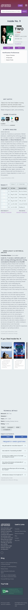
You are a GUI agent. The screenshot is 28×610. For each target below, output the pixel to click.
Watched (3, 212)
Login (20, 5)
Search (24, 11)
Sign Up (20, 47)
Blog (16, 535)
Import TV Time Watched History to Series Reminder (9, 563)
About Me (17, 540)
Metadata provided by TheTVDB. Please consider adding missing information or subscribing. (15, 591)
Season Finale (10, 60)
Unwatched (8, 212)
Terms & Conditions (5, 604)
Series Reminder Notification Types (8, 571)
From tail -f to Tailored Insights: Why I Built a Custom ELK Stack (8, 575)
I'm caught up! (18, 43)
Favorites (17, 529)
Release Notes (4, 568)
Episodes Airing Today (20, 531)
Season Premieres (19, 533)
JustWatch (12, 125)
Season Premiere (10, 55)
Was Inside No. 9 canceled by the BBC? (12, 450)
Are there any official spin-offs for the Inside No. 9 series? (13, 469)
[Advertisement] (14, 81)
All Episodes (9, 57)
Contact (17, 538)
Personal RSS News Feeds (7, 579)
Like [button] (22, 436)
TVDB (3, 427)
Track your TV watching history (8, 566)
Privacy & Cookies (5, 602)
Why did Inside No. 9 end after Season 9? (12, 445)
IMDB (17, 427)
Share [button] (8, 436)
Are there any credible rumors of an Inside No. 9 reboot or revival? (12, 456)
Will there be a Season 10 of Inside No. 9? (12, 474)
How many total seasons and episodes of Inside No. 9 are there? (12, 462)
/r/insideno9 (6, 429)
